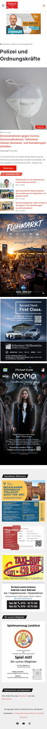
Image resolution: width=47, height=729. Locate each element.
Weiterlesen (8, 168)
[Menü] (3, 6)
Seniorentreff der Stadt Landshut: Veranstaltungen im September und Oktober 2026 (31, 193)
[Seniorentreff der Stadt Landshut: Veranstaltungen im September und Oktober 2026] (7, 194)
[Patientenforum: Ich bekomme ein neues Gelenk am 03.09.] (7, 183)
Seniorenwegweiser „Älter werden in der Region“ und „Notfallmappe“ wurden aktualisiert (31, 205)
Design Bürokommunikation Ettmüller (29, 713)
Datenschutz (7, 699)
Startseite (6, 44)
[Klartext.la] (12, 5)
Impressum (23, 696)
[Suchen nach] (44, 6)
